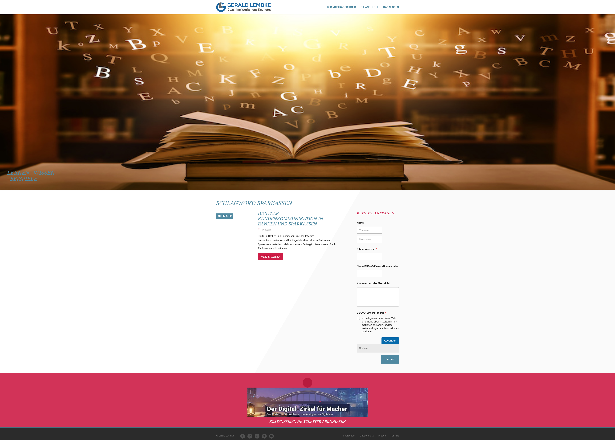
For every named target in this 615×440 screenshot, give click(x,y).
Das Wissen (391, 7)
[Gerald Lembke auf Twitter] (264, 436)
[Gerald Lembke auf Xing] (249, 436)
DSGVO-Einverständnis (371, 312)
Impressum (349, 435)
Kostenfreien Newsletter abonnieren (307, 421)
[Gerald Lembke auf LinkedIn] (257, 436)
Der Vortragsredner (341, 7)
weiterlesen (270, 256)
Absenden (390, 340)
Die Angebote (369, 7)
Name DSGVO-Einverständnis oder (377, 266)
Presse (382, 435)
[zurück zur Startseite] (243, 7)
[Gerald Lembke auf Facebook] (242, 436)
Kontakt (395, 435)
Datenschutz (367, 435)
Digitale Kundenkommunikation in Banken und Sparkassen (290, 218)
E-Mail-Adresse (367, 249)
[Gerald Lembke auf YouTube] (271, 436)
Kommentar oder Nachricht (373, 283)
